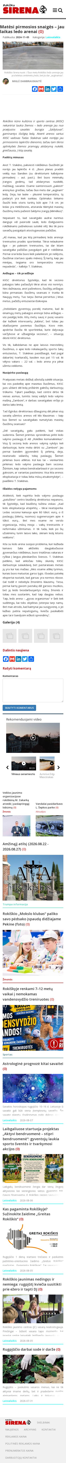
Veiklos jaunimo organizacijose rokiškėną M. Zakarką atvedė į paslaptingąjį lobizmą (16, 800)
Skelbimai (43, 1422)
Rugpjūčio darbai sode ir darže (29, 1349)
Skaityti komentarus (19, 707)
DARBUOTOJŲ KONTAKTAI (21, 1457)
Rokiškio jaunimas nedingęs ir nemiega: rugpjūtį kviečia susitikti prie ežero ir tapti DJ (32, 1284)
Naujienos (12, 1429)
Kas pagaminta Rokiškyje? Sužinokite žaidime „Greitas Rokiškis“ (26, 1214)
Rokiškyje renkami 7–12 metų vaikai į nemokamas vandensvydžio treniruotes (28, 994)
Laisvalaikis (10, 1120)
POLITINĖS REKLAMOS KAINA (22, 1443)
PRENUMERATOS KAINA (19, 1450)
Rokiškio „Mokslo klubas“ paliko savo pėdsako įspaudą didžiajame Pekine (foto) (32, 919)
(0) (41, 31)
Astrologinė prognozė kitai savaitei (33, 1063)
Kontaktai (49, 1429)
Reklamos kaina (16, 1436)
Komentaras (10, 676)
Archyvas (30, 1429)
